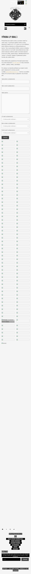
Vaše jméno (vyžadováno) (8, 79)
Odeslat (25, 559)
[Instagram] (7, 2)
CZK (22, 2)
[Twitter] (4, 2)
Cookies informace (15, 541)
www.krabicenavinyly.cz (12, 71)
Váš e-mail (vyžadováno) (8, 85)
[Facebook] (2, 2)
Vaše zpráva (5, 92)
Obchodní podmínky (15, 543)
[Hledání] (24, 24)
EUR (21, 2)
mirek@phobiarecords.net (15, 534)
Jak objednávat (15, 545)
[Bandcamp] (9, 2)
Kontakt (15, 547)
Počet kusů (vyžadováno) (8, 130)
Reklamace (15, 549)
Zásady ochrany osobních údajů (15, 539)
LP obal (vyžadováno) (7, 116)
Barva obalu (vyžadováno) (8, 123)
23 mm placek (16, 62)
